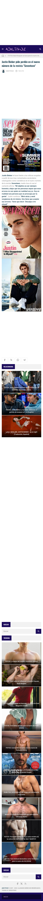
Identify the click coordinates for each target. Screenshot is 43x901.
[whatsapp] (18, 360)
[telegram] (24, 360)
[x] (11, 360)
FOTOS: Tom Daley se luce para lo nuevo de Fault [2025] (24, 56)
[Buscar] (40, 49)
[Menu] (3, 49)
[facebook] (4, 360)
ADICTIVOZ (10, 71)
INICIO (6, 897)
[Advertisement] (21, 23)
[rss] (25, 883)
